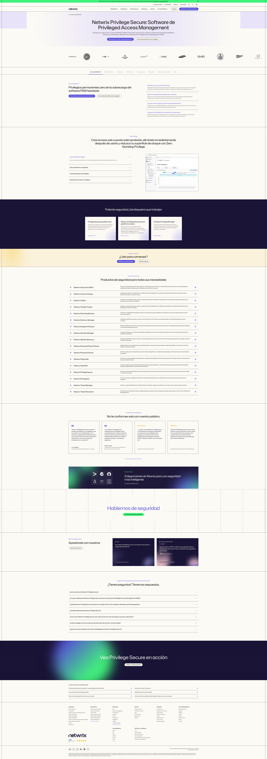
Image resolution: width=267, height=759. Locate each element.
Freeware (114, 714)
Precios (174, 9)
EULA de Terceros (138, 732)
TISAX (114, 739)
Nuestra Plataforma (72, 709)
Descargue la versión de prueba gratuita (120, 39)
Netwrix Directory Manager (96, 714)
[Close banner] (197, 1)
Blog (113, 709)
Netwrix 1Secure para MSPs (96, 709)
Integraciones (141, 72)
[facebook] (77, 749)
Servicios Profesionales (161, 714)
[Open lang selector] (197, 4)
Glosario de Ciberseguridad (118, 710)
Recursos (151, 72)
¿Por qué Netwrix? (95, 72)
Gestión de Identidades (73, 717)
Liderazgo (180, 710)
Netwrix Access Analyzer (95, 710)
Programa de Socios (138, 709)
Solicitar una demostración (189, 9)
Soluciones (120, 72)
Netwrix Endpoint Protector (96, 716)
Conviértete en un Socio (139, 710)
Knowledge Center (160, 717)
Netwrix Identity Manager (95, 717)
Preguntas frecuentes (163, 72)
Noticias (114, 716)
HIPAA (114, 734)
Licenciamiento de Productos (140, 739)
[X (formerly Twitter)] (73, 749)
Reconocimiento (182, 717)
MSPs (136, 712)
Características (108, 72)
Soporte (175, 4)
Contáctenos (167, 4)
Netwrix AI (180, 712)
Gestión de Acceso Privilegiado (74, 721)
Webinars (114, 721)
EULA (136, 730)
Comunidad (183, 4)
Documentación (116, 712)
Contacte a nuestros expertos (133, 514)
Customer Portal (160, 709)
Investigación (115, 719)
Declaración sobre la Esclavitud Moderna (142, 737)
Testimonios (130, 72)
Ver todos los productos (95, 721)
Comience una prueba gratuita (160, 1)
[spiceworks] (88, 749)
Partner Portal (137, 716)
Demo (175, 72)
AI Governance (71, 710)
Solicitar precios (143, 261)
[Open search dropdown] (193, 4)
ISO (113, 732)
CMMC (114, 730)
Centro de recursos (75, 548)
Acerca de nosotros (182, 709)
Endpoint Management (73, 716)
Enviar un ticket (159, 719)
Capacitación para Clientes (162, 710)
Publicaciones (115, 717)
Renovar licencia (160, 712)
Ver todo (114, 741)
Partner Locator (138, 714)
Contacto (180, 721)
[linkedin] (70, 749)
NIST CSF (114, 735)
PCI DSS (114, 737)
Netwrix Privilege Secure (95, 719)
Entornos (70, 723)
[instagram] (84, 749)
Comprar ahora (158, 4)
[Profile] (189, 4)
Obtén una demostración (126, 261)
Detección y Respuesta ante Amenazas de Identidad (78, 719)
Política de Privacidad (139, 734)
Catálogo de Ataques (116, 723)
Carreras (180, 714)
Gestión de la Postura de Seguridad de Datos (77, 712)
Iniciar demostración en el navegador (147, 39)
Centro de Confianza (138, 735)
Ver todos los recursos (117, 724)
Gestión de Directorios (73, 714)
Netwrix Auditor (93, 712)
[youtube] (80, 749)
